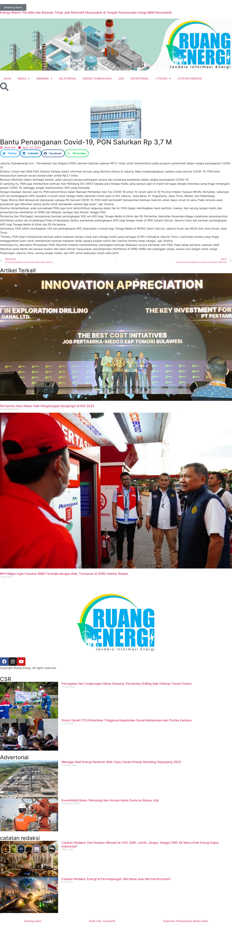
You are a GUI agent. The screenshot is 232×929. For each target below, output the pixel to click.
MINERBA (43, 78)
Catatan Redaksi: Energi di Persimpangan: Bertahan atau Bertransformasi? (116, 879)
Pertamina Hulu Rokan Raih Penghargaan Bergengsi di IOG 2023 (47, 406)
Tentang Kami (32, 921)
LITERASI (161, 78)
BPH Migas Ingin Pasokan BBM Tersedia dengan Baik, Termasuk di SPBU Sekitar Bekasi (64, 573)
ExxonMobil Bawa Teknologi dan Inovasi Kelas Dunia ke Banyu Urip (110, 800)
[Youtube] (21, 661)
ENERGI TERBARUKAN (97, 78)
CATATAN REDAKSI (189, 78)
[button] (10, 153)
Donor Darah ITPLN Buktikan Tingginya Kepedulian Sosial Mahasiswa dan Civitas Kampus (126, 720)
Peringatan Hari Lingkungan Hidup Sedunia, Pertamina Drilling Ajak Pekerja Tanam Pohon (126, 683)
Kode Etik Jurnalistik (102, 921)
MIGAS (22, 78)
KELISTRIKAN (67, 78)
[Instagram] (12, 661)
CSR (121, 78)
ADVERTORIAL (139, 78)
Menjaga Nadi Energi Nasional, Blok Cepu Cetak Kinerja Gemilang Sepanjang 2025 (121, 762)
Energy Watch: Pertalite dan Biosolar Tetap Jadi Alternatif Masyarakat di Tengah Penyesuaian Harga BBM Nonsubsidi (86, 12)
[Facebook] (4, 661)
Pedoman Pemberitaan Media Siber (185, 921)
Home (7, 78)
